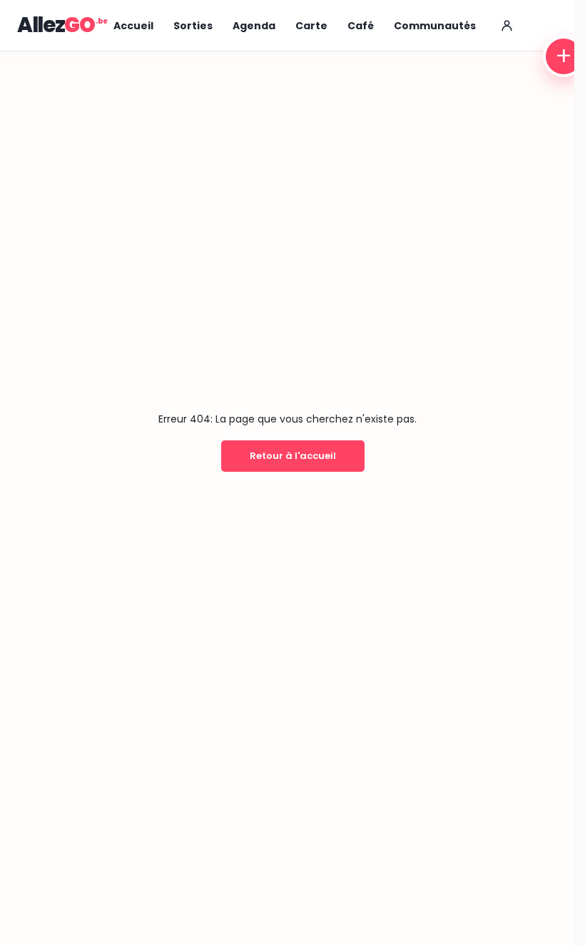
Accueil (133, 26)
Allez (56, 25)
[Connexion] (507, 26)
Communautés (435, 26)
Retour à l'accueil (293, 456)
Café (360, 26)
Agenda (254, 26)
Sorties (193, 26)
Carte (311, 26)
